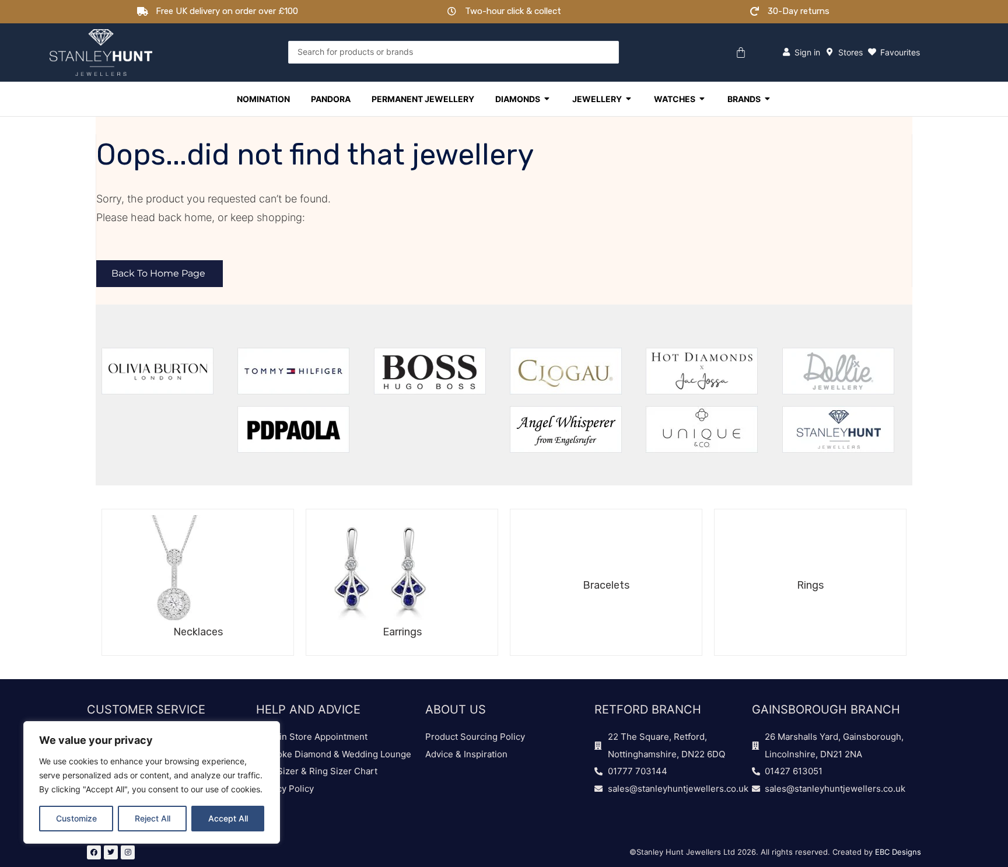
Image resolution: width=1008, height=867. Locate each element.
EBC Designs (898, 851)
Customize (76, 818)
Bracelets (606, 585)
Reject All (152, 818)
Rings (810, 585)
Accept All (228, 818)
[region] (151, 782)
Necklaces (198, 631)
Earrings (402, 631)
